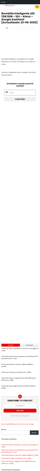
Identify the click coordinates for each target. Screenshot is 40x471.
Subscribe (20, 99)
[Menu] (2, 6)
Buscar (3, 429)
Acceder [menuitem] (3, 2)
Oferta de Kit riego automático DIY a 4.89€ (16, 372)
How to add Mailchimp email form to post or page (17, 424)
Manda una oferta (37, 6)
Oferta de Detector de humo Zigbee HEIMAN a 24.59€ (20, 455)
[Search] (32, 6)
